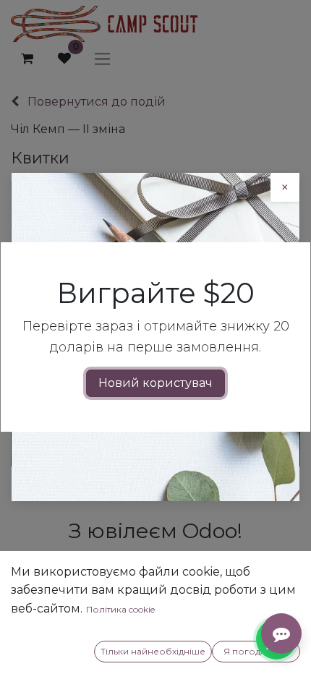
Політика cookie (120, 609)
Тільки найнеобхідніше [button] (153, 651)
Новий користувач (155, 383)
